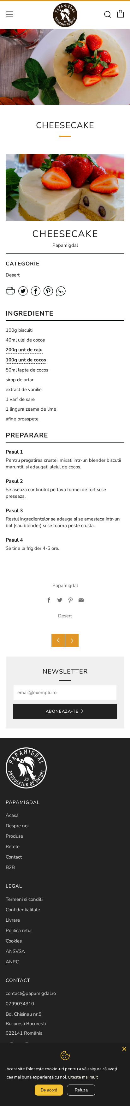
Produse (14, 836)
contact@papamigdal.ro (31, 993)
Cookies (14, 941)
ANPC (12, 962)
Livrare (13, 920)
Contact (14, 857)
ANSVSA (15, 951)
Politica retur (19, 930)
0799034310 (20, 1004)
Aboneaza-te (62, 711)
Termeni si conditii (24, 899)
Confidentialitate (23, 910)
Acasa (12, 815)
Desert (65, 616)
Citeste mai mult (83, 1077)
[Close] (124, 1049)
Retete (13, 846)
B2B (10, 867)
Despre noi (17, 826)
